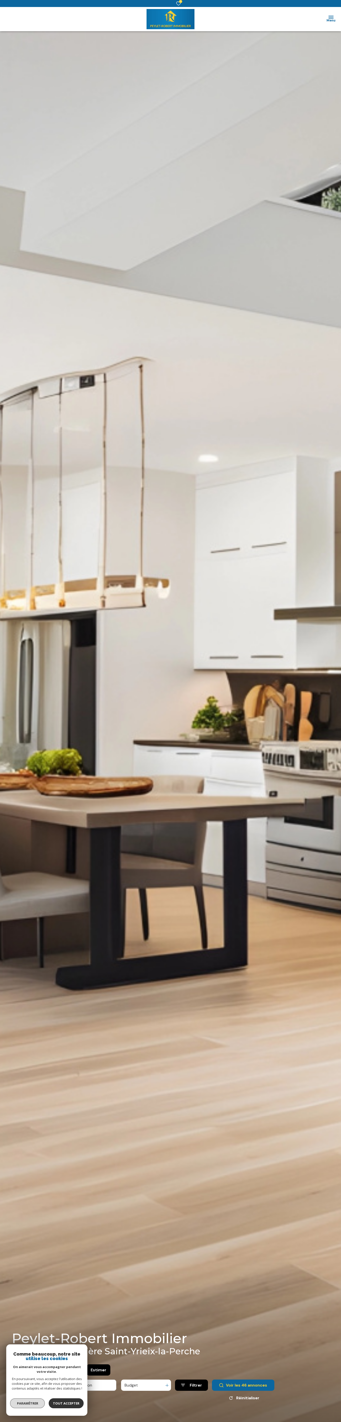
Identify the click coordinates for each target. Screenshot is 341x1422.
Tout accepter (66, 1403)
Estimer (98, 1370)
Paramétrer (27, 1403)
